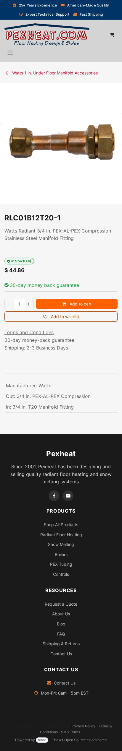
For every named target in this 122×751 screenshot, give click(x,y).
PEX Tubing (61, 564)
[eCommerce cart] (112, 34)
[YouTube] (68, 495)
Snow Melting (61, 544)
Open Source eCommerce (85, 740)
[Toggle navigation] (10, 52)
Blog (61, 623)
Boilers (61, 554)
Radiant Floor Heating (61, 534)
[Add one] (29, 304)
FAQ (61, 633)
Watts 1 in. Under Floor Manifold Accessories (54, 72)
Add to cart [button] (80, 303)
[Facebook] (54, 495)
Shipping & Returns (61, 643)
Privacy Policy (83, 726)
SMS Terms (70, 732)
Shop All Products (61, 524)
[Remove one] (9, 304)
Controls (61, 574)
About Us (61, 613)
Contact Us (61, 653)
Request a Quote (61, 604)
